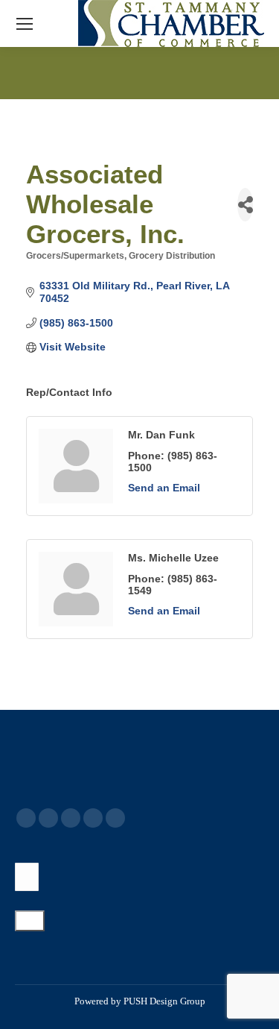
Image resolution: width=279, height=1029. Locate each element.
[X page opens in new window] (48, 818)
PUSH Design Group (164, 1001)
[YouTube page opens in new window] (70, 818)
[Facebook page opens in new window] (26, 818)
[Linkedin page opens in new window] (93, 818)
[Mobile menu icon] (24, 24)
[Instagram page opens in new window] (115, 818)
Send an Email (164, 488)
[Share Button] (245, 204)
